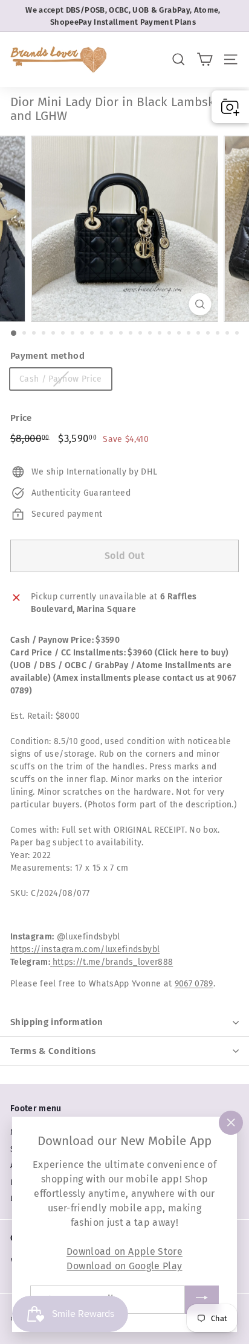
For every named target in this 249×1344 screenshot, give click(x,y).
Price (21, 417)
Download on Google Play (124, 1266)
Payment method (47, 355)
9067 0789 (194, 984)
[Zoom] (200, 304)
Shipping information (56, 1022)
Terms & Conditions (53, 1051)
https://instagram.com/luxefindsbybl (85, 949)
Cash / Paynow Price (60, 379)
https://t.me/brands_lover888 (113, 962)
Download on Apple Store (124, 1251)
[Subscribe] (202, 1300)
